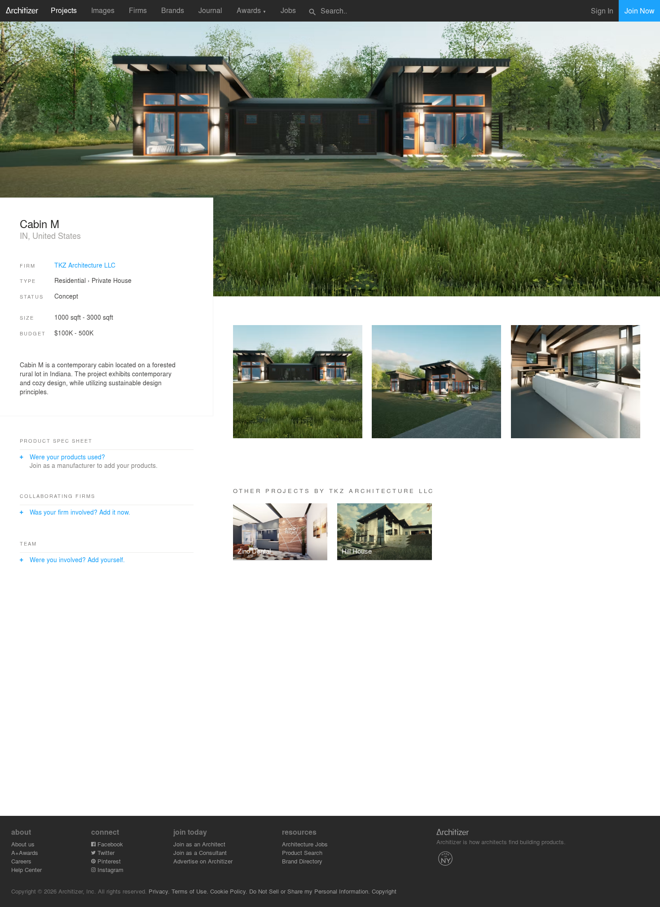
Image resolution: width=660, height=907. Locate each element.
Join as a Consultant (200, 852)
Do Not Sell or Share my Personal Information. (309, 891)
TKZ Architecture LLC (84, 264)
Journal (210, 10)
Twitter (105, 852)
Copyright (384, 891)
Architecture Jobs (305, 844)
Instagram (109, 869)
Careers (21, 861)
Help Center (26, 869)
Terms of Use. (190, 891)
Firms (138, 10)
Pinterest (108, 861)
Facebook (109, 844)
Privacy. (159, 891)
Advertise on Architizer (203, 861)
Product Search (302, 852)
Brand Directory (302, 861)
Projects (64, 10)
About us (23, 844)
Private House (112, 280)
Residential (70, 280)
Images (102, 10)
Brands (172, 10)
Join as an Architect (199, 844)
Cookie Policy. (228, 891)
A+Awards (24, 852)
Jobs (288, 10)
